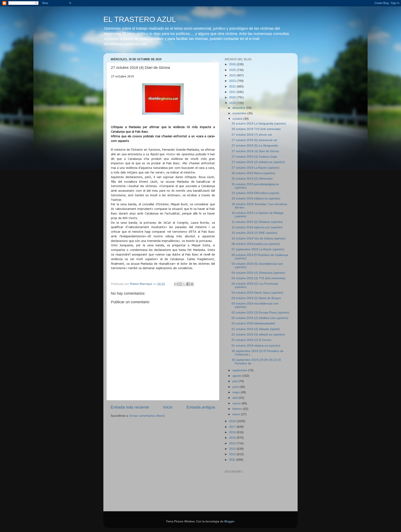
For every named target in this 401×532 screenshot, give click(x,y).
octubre (237, 118)
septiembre (240, 370)
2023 (233, 80)
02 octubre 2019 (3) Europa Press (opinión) (260, 312)
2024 (233, 75)
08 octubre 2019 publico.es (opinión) (256, 243)
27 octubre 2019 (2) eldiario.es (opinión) (258, 162)
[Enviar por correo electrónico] (176, 284)
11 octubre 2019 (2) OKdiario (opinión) (257, 222)
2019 (233, 103)
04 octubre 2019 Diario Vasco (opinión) (257, 292)
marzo (237, 403)
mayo (236, 392)
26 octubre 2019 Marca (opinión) (253, 173)
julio (235, 381)
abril (235, 397)
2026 (233, 64)
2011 (232, 459)
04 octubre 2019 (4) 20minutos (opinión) (258, 272)
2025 (233, 70)
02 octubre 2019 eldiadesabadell (253, 323)
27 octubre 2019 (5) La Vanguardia (255, 145)
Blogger (229, 521)
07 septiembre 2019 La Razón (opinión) (258, 249)
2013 (233, 448)
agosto (237, 375)
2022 (233, 86)
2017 (233, 426)
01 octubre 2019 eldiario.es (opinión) (256, 345)
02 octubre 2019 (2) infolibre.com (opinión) (260, 318)
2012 (233, 454)
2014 (233, 443)
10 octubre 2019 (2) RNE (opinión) (254, 232)
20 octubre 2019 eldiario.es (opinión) (256, 198)
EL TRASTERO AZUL (139, 19)
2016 (233, 432)
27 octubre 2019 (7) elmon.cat (252, 134)
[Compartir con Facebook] (188, 284)
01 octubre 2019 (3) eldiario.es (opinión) (258, 334)
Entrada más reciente (130, 407)
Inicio (168, 407)
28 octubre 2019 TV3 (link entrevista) (256, 129)
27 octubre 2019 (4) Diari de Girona (255, 151)
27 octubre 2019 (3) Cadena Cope (254, 156)
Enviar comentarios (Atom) (147, 415)
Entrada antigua (201, 407)
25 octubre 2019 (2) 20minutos (252, 178)
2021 (233, 92)
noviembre (239, 113)
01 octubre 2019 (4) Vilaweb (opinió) (256, 329)
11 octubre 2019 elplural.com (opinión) (257, 227)
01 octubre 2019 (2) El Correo (251, 340)
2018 (233, 421)
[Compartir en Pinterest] (192, 284)
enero (236, 414)
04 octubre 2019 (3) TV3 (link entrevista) (258, 278)
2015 (233, 437)
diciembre (239, 107)
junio (236, 386)
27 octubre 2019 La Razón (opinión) (255, 167)
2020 (233, 97)
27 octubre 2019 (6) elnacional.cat (254, 140)
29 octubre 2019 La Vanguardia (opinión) (259, 123)
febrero (237, 408)
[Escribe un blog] (180, 284)
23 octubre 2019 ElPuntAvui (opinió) (255, 193)
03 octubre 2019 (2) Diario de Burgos (256, 298)
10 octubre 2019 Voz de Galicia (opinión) (259, 238)
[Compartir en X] (184, 284)
